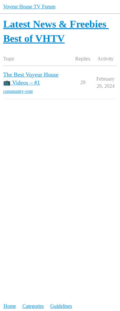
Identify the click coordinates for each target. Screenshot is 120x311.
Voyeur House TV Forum (29, 6)
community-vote (18, 91)
